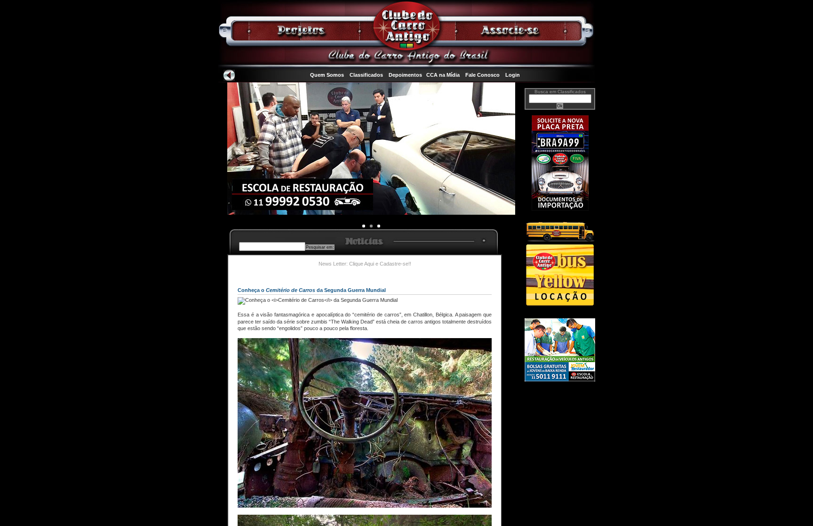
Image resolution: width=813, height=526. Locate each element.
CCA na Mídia (443, 75)
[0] (363, 226)
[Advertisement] (560, 422)
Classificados (366, 75)
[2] (379, 226)
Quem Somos (327, 75)
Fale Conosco (482, 75)
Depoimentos (405, 75)
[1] (371, 226)
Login (512, 75)
